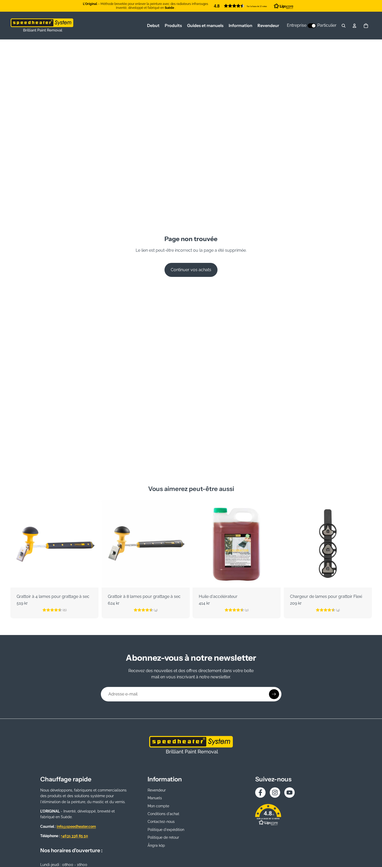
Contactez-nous (161, 822)
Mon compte (158, 806)
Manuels (155, 798)
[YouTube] (289, 792)
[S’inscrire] (274, 694)
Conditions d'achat (163, 814)
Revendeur (157, 790)
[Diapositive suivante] (90, 543)
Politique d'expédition (166, 830)
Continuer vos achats (191, 269)
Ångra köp (156, 845)
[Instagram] (275, 792)
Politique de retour (163, 837)
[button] (253, 5)
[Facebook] (260, 792)
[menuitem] (153, 25)
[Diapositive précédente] (18, 543)
